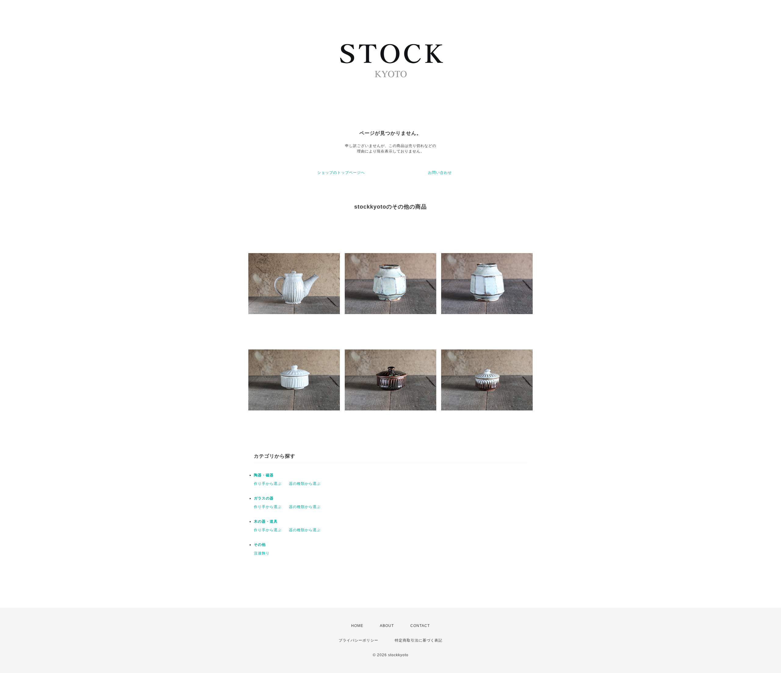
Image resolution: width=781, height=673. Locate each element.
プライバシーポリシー (358, 640)
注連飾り (262, 553)
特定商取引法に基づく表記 (418, 640)
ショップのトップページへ (341, 172)
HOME (357, 626)
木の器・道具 (266, 521)
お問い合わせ (440, 172)
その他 (260, 544)
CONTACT (420, 626)
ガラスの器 (264, 498)
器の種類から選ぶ (305, 483)
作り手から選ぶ (268, 483)
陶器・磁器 (264, 475)
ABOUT (387, 626)
